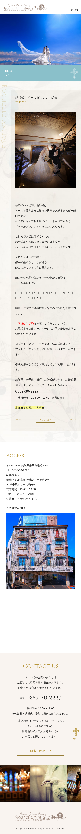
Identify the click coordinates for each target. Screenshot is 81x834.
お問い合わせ (60, 328)
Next (72, 419)
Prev (19, 419)
